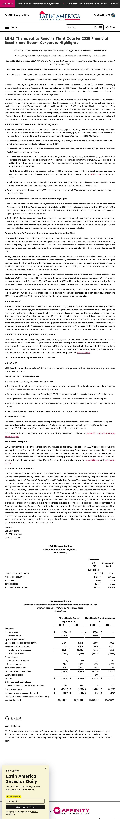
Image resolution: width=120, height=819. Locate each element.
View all (114, 3)
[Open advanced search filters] (100, 27)
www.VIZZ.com (83, 352)
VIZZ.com (95, 174)
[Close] (46, 768)
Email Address (13, 796)
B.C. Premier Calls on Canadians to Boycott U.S (34, 3)
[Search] (95, 27)
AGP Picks (7, 4)
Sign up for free (25, 807)
